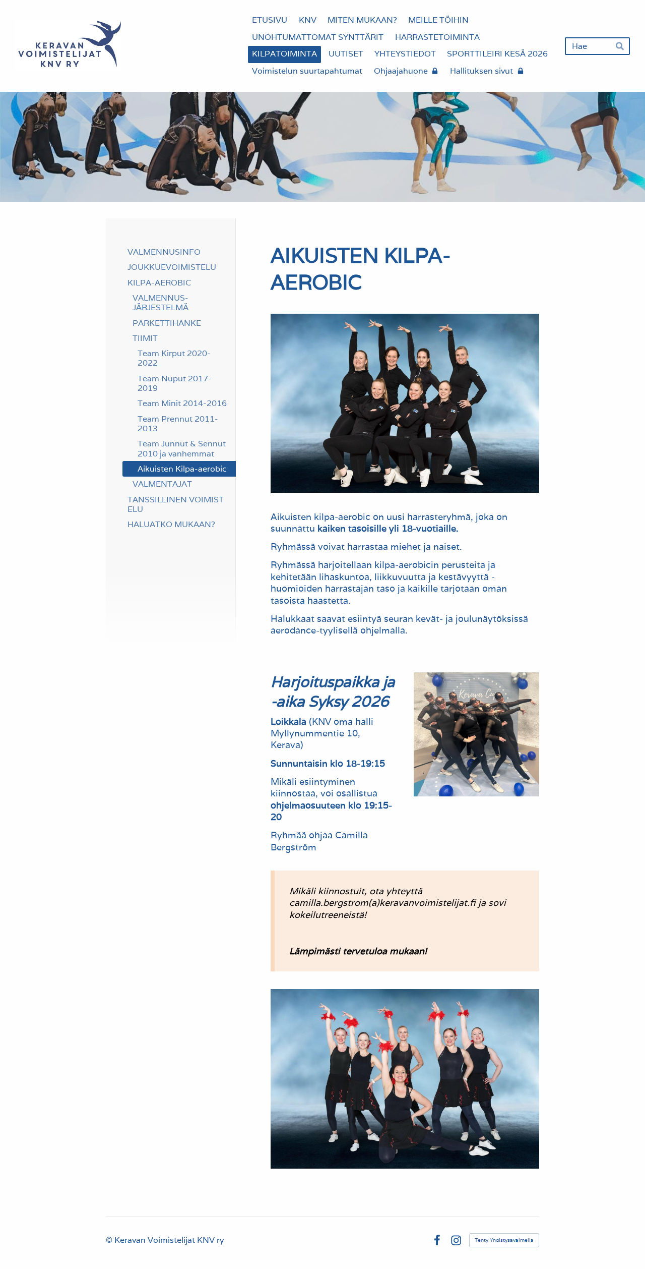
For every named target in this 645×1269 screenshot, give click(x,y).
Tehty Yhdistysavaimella (504, 1240)
